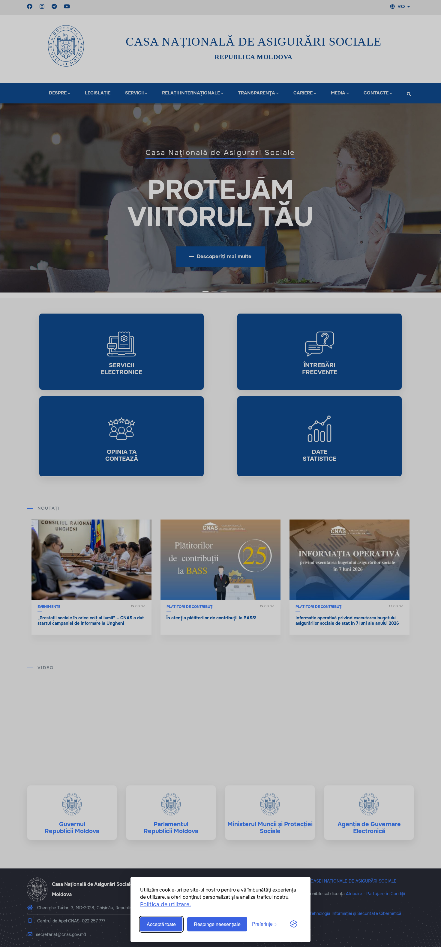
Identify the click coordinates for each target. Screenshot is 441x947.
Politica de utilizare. (165, 904)
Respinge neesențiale (217, 924)
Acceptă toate (161, 924)
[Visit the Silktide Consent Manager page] (293, 924)
